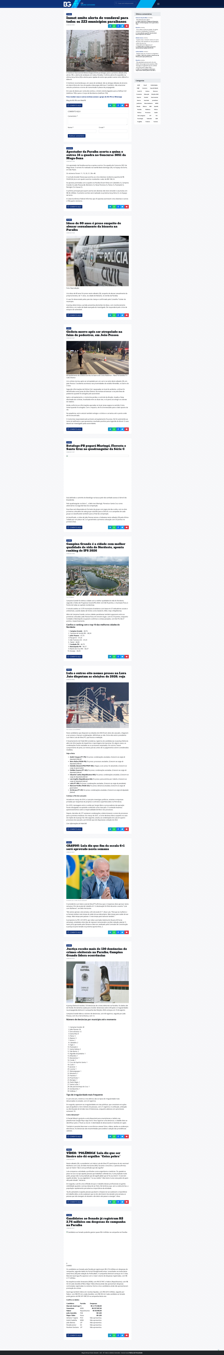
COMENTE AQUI (75, 105)
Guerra (139, 100)
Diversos (155, 91)
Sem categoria (141, 115)
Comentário (73, 116)
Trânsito (147, 121)
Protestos (147, 112)
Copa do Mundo (154, 88)
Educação (146, 94)
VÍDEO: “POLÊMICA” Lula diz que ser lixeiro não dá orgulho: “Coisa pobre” (93, 1154)
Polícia (69, 328)
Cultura (147, 91)
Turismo (155, 121)
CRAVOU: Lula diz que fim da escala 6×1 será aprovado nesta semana (95, 847)
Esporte (139, 97)
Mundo (138, 106)
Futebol (69, 442)
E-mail (102, 127)
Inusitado (146, 100)
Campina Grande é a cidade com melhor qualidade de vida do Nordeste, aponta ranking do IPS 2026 (95, 547)
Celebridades (154, 85)
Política (69, 669)
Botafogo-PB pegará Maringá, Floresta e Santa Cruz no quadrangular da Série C (96, 447)
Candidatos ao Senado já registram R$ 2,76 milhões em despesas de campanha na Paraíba (96, 1222)
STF (150, 115)
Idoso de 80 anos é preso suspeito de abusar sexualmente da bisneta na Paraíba (93, 226)
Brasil (145, 85)
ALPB (138, 85)
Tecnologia (140, 118)
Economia (69, 148)
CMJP (138, 88)
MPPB (156, 103)
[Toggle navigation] (158, 4)
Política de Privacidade (135, 1353)
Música (145, 106)
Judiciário (139, 103)
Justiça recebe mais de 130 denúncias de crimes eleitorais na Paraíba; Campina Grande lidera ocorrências (96, 952)
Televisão (149, 118)
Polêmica (147, 109)
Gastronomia (154, 97)
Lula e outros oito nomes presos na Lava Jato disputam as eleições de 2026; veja (96, 674)
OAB (150, 106)
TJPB (156, 118)
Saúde (156, 112)
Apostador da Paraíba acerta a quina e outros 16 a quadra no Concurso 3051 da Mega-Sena (96, 155)
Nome (71, 127)
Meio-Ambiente (148, 103)
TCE (156, 115)
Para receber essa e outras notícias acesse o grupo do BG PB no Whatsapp (94, 97)
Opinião (156, 106)
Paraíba (69, 14)
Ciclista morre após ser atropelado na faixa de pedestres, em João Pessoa (94, 333)
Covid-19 (139, 91)
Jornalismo (155, 100)
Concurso (144, 88)
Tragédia (139, 121)
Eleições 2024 (154, 94)
